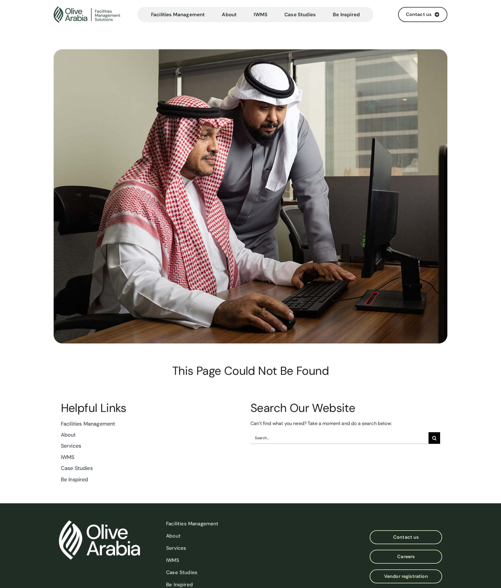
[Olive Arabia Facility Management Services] (93, 14)
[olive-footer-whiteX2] (99, 523)
